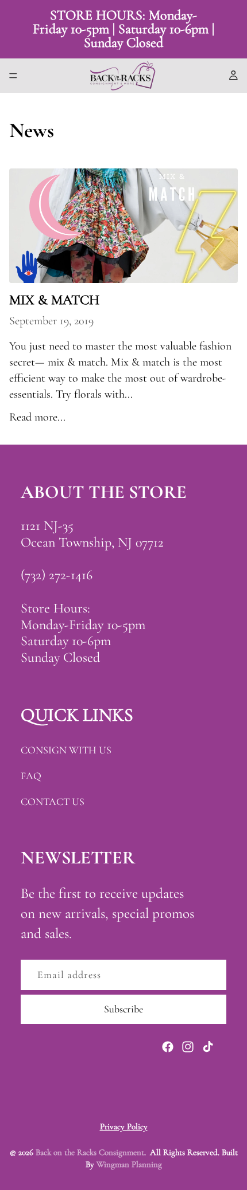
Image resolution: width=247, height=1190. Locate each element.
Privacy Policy (124, 1126)
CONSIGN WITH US (66, 750)
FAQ (31, 775)
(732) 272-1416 (56, 575)
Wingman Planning (129, 1164)
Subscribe (123, 1009)
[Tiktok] (208, 1047)
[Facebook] (168, 1047)
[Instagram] (188, 1047)
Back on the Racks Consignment (90, 1152)
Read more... (37, 417)
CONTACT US (52, 801)
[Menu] (13, 75)
